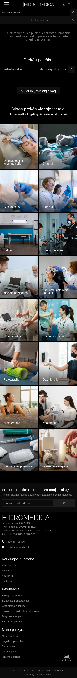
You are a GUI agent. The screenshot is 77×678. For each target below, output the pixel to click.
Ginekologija (12, 206)
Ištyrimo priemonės (16, 292)
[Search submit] (73, 12)
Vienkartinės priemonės (19, 466)
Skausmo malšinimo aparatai (55, 291)
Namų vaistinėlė (14, 336)
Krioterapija (50, 422)
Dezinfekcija (50, 379)
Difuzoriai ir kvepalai (56, 466)
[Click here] (19, 139)
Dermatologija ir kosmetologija (14, 162)
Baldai (8, 250)
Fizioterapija (11, 379)
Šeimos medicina (54, 336)
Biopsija (48, 206)
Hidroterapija (12, 422)
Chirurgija (49, 163)
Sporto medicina (53, 250)
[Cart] (74, 4)
